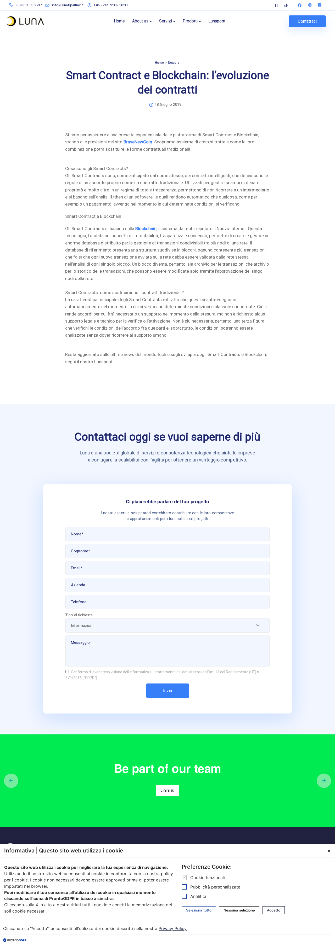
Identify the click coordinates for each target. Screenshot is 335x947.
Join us (167, 790)
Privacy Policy (173, 928)
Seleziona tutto (198, 910)
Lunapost (216, 21)
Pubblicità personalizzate (215, 887)
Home (119, 21)
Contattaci (307, 21)
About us (140, 21)
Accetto (273, 910)
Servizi (165, 21)
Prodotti (190, 21)
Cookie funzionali (207, 877)
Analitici (198, 896)
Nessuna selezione (239, 910)
